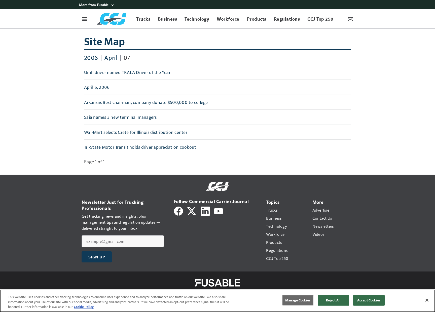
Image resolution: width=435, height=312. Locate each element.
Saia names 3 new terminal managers (120, 117)
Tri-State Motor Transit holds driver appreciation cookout (140, 147)
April (110, 57)
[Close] (426, 300)
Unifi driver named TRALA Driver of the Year (127, 72)
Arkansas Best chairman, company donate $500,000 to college (146, 102)
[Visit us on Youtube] (218, 210)
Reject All (333, 300)
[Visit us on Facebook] (178, 210)
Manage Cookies (297, 300)
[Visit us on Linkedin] (205, 210)
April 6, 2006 (97, 87)
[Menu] (85, 19)
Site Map (104, 41)
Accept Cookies (368, 300)
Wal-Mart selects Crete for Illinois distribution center (135, 132)
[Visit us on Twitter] (192, 210)
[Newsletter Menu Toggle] (350, 19)
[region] (217, 300)
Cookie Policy (84, 307)
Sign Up (96, 256)
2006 (91, 57)
